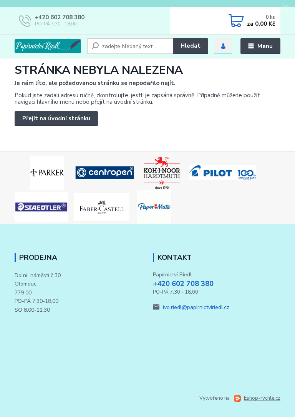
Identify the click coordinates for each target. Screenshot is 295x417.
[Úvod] (48, 46)
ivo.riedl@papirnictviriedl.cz (196, 307)
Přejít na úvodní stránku (56, 118)
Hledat (191, 46)
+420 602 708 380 (60, 17)
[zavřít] (285, 7)
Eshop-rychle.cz (262, 398)
